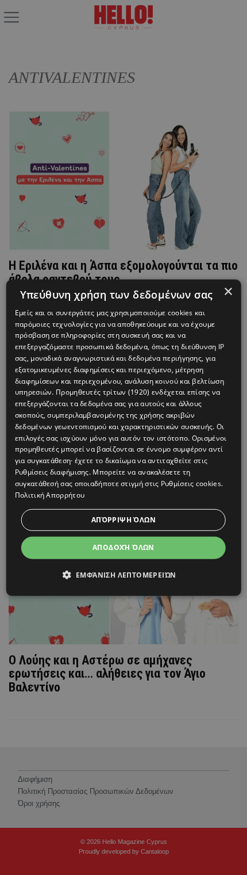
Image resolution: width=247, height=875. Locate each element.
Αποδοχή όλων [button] (123, 547)
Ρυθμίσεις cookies (191, 483)
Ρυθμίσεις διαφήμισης (52, 472)
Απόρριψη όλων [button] (123, 520)
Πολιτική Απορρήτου (49, 494)
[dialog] (123, 437)
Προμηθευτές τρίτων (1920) (103, 392)
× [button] (227, 291)
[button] (123, 575)
